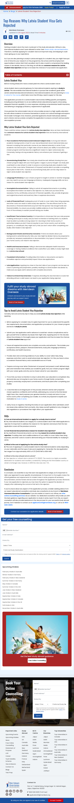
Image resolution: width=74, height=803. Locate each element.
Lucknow (36, 748)
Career (8, 756)
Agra (34, 754)
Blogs (13, 11)
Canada (24, 742)
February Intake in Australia (12, 572)
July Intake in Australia (10, 593)
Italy (23, 762)
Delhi (34, 740)
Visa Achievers (11, 764)
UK (23, 740)
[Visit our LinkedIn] (17, 791)
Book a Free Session (16, 302)
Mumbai (46, 742)
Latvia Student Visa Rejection (29, 11)
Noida (35, 742)
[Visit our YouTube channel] (14, 791)
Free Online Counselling (37, 660)
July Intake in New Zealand (11, 590)
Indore (35, 759)
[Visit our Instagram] (7, 791)
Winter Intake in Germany (11, 575)
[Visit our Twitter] (21, 791)
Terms (57, 554)
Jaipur (35, 737)
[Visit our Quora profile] (10, 794)
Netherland (26, 767)
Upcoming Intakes (12, 737)
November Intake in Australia (12, 608)
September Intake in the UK (12, 602)
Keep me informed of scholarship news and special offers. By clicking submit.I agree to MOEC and (37, 554)
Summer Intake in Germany (12, 581)
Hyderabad (37, 751)
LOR (7, 753)
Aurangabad (37, 757)
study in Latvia (22, 399)
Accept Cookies (55, 800)
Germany (25, 753)
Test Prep (9, 773)
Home (5, 11)
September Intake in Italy (11, 596)
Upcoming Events (12, 734)
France (24, 759)
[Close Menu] (67, 2)
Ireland (24, 756)
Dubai (45, 768)
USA (23, 737)
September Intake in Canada (12, 599)
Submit (6, 559)
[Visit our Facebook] (10, 791)
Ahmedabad (47, 751)
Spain (24, 770)
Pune (34, 745)
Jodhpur (46, 771)
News (7, 740)
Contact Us (10, 767)
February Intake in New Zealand (13, 578)
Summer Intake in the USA (11, 587)
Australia (25, 745)
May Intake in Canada (10, 584)
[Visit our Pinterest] (7, 794)
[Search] (50, 3)
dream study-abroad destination (56, 49)
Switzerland (26, 765)
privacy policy (66, 554)
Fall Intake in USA (8, 605)
